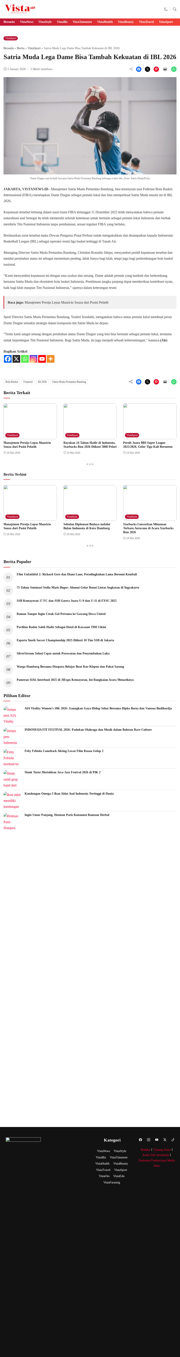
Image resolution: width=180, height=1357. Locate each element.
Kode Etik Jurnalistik (156, 1155)
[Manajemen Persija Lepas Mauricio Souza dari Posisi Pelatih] (30, 436)
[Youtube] (42, 359)
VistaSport (166, 22)
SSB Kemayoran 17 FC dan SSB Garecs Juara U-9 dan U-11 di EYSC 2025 (67, 600)
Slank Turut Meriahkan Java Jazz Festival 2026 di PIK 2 (63, 772)
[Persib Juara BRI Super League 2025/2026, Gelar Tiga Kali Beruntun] (149, 436)
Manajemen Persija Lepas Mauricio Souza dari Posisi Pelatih (66, 302)
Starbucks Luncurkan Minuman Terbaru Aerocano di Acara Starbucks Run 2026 (148, 528)
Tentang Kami (162, 1149)
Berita (20, 48)
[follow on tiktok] (173, 1139)
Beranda (9, 22)
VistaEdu (118, 1176)
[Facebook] (8, 359)
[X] (16, 359)
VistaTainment (82, 22)
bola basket (11, 381)
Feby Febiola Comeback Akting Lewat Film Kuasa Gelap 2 (64, 751)
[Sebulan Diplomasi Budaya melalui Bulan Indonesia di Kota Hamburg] (90, 517)
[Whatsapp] (25, 359)
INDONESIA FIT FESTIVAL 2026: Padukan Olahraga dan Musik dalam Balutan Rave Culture (89, 729)
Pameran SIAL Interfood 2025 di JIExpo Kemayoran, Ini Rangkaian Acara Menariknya (76, 679)
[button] (166, 9)
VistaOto (104, 1176)
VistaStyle (45, 22)
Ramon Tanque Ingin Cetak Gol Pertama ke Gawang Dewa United (61, 614)
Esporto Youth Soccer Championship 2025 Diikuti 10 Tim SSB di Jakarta (65, 640)
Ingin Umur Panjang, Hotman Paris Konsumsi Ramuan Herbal (67, 815)
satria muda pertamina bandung (69, 381)
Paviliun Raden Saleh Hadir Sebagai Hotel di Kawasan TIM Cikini (61, 627)
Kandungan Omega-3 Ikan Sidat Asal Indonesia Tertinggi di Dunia (69, 793)
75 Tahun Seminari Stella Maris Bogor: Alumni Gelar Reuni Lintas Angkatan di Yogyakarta (78, 587)
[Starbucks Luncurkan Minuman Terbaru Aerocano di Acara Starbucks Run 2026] (149, 517)
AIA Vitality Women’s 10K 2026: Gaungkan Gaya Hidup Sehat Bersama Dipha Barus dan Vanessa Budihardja (98, 708)
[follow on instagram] (148, 1139)
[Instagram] (33, 359)
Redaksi (145, 1149)
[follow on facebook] (140, 1139)
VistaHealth (105, 22)
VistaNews (26, 22)
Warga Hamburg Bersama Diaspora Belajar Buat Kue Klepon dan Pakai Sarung (70, 666)
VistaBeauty (126, 22)
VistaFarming (111, 1182)
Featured (27, 381)
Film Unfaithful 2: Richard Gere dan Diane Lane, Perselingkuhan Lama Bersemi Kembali (77, 574)
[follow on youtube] (157, 1139)
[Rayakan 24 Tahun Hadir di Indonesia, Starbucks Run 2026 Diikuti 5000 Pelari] (90, 436)
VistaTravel (146, 22)
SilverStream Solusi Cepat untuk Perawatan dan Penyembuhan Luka (63, 653)
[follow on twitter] (165, 1139)
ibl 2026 (42, 381)
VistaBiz (62, 22)
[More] (50, 359)
